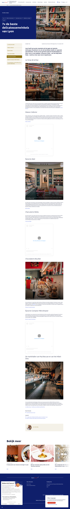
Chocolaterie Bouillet (12, 56)
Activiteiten (34, 2)
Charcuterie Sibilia (11, 53)
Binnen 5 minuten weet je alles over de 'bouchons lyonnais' (40, 465)
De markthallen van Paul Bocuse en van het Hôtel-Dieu (14, 63)
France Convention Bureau (31, 485)
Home (7, 5)
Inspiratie (45, 2)
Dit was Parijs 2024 (21, 2)
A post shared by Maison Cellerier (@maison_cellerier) (39, 154)
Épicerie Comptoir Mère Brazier (13, 59)
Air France (48, 485)
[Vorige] (62, 454)
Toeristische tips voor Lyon (31, 412)
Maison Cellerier (11, 47)
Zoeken (63, 2)
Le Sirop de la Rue (11, 44)
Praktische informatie (51, 2)
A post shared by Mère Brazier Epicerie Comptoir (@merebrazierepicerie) (39, 351)
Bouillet (34, 304)
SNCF (47, 486)
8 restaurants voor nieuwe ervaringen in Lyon (17, 464)
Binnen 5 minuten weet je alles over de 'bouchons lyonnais (36, 418)
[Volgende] (65, 454)
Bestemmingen (40, 2)
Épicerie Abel (10, 50)
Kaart (59, 2)
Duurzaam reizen (28, 2)
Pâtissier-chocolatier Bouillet (30, 307)
